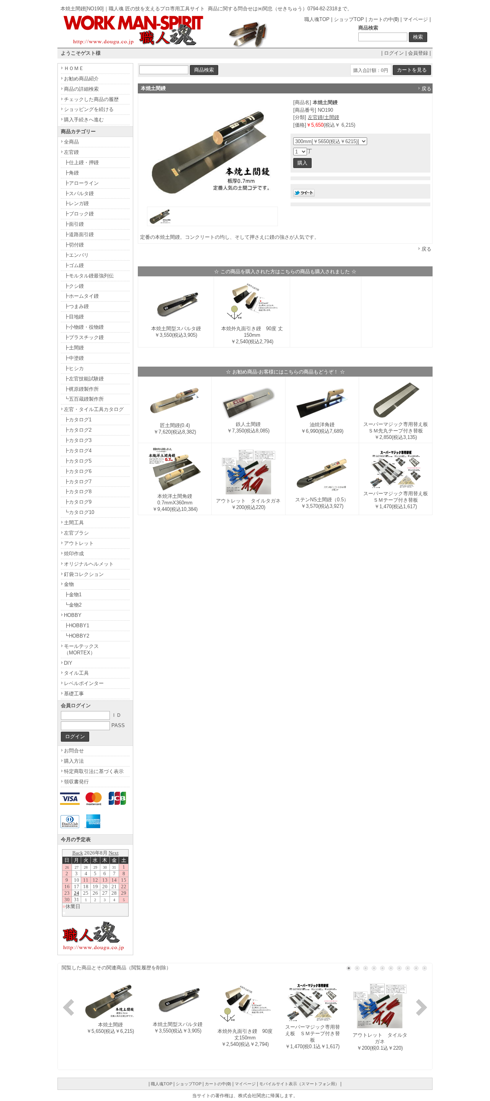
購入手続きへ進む (84, 119)
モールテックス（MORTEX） (81, 649)
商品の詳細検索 (81, 89)
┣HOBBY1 (76, 625)
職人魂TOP (317, 19)
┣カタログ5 (77, 461)
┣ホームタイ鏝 (81, 296)
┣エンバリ (76, 255)
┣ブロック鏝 (79, 214)
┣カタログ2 (77, 430)
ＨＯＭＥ (74, 68)
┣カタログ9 (77, 502)
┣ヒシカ (74, 368)
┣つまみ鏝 (76, 306)
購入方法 (74, 761)
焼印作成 (74, 553)
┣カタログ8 (77, 491)
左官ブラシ (76, 533)
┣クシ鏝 (74, 286)
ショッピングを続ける (89, 109)
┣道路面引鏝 (79, 234)
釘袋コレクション (84, 574)
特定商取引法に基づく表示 (94, 771)
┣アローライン (81, 183)
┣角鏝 (71, 173)
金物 (69, 584)
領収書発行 (76, 782)
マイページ (415, 19)
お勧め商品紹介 (81, 79)
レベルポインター (84, 683)
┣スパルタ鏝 (79, 193)
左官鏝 (71, 152)
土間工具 (74, 522)
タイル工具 (76, 673)
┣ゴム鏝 (74, 265)
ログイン (394, 53)
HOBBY (73, 615)
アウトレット (79, 543)
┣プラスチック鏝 (84, 337)
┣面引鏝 (74, 224)
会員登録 (418, 53)
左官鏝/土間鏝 (323, 117)
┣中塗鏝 (74, 358)
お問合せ (74, 751)
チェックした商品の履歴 (91, 99)
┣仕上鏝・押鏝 (81, 162)
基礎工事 (74, 693)
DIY (68, 663)
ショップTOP (349, 19)
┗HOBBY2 (76, 636)
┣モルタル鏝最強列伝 (89, 276)
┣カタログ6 (77, 471)
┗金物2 (73, 605)
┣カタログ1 (77, 419)
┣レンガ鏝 (76, 203)
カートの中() (383, 19)
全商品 (71, 142)
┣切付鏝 (74, 245)
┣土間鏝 (74, 348)
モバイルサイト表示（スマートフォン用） (299, 1083)
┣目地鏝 (74, 317)
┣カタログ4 (77, 450)
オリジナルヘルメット (89, 564)
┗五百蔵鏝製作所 (84, 399)
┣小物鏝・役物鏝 (84, 327)
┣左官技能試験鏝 (84, 379)
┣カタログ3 (77, 440)
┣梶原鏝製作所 (81, 389)
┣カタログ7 (77, 481)
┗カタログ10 (79, 512)
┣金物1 (73, 594)
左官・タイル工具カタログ (94, 409)
